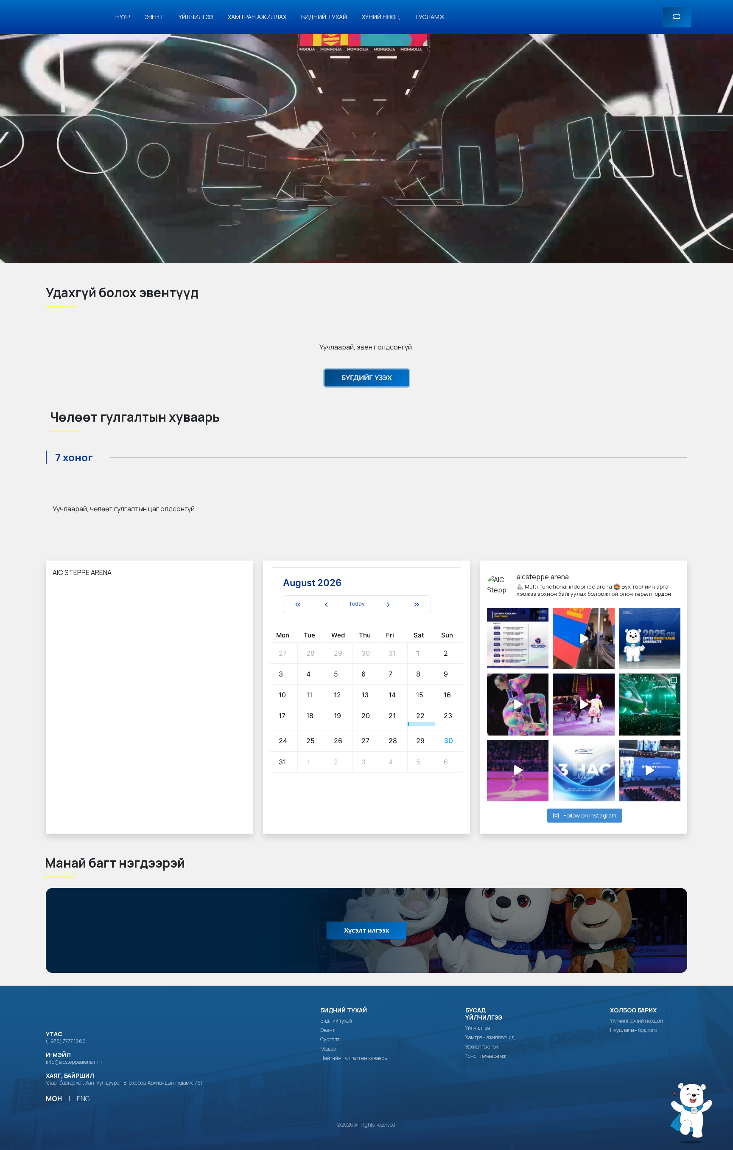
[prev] (326, 604)
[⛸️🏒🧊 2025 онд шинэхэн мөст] (649, 638)
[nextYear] (416, 604)
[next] (388, 604)
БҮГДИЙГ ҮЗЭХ (366, 378)
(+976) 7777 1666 (66, 1041)
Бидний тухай (324, 17)
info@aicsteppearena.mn (73, 1061)
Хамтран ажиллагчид (490, 1037)
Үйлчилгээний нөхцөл (636, 1020)
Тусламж (429, 17)
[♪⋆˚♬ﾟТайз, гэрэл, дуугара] (649, 704)
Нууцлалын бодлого (633, 1030)
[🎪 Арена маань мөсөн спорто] (517, 704)
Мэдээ (328, 1048)
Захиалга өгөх (481, 1046)
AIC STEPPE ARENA (82, 572)
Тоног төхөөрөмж (485, 1056)
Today (357, 603)
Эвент (154, 17)
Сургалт (329, 1039)
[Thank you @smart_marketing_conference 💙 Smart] (649, 770)
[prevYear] (297, 604)
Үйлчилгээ (196, 17)
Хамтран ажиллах (257, 17)
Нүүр (122, 17)
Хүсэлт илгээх (366, 930)
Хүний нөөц (381, 17)
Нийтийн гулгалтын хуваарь (353, 1058)
